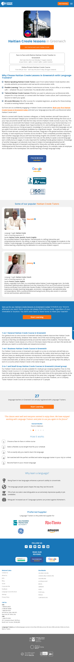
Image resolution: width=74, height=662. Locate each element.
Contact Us (5, 575)
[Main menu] (71, 3)
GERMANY (41, 589)
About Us (4, 578)
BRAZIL (40, 587)
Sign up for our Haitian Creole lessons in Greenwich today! (26, 307)
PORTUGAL (41, 595)
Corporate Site (6, 589)
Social (3, 586)
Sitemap (4, 597)
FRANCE (40, 597)
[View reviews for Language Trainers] (46, 657)
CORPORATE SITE (43, 600)
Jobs (3, 581)
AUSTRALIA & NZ (43, 584)
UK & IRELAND (42, 581)
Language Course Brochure (9, 594)
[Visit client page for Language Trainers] (28, 657)
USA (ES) (46, 576)
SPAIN (40, 592)
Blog (3, 583)
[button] (30, 432)
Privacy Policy (5, 600)
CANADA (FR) (50, 578)
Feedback (4, 592)
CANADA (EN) (42, 578)
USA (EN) (40, 576)
